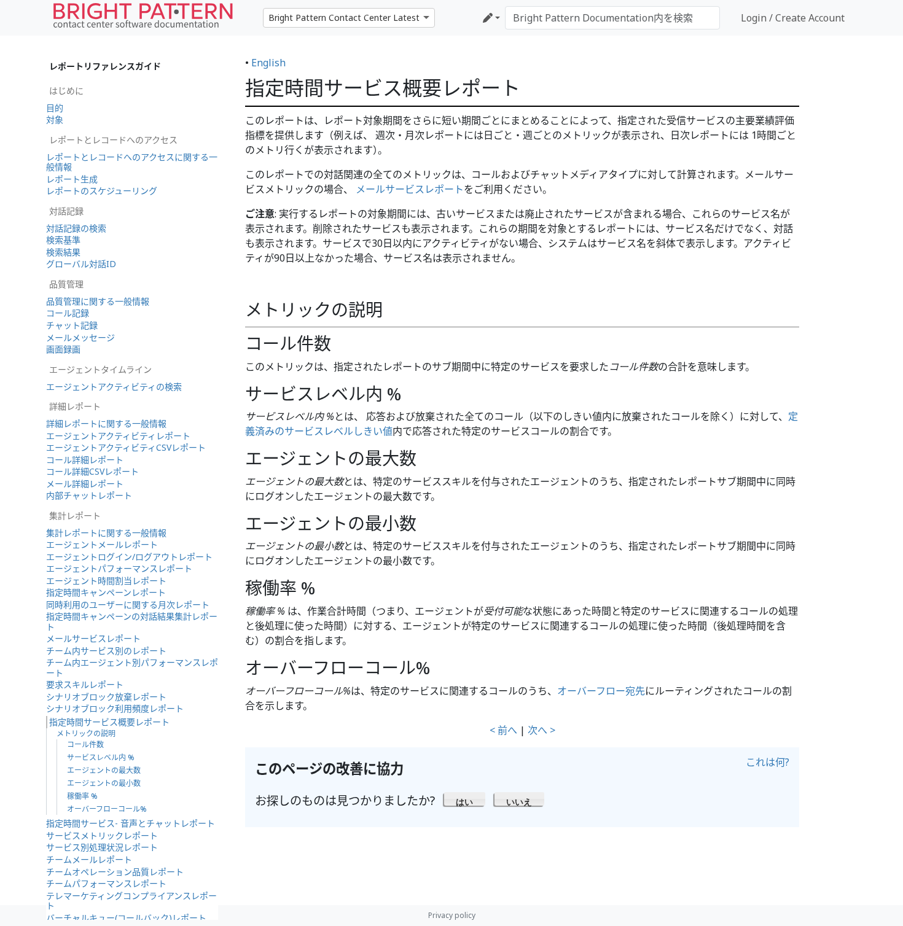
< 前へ (503, 730)
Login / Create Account (793, 18)
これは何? (767, 762)
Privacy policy (451, 915)
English (268, 62)
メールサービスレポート (410, 189)
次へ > (541, 730)
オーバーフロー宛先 (601, 691)
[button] (464, 799)
